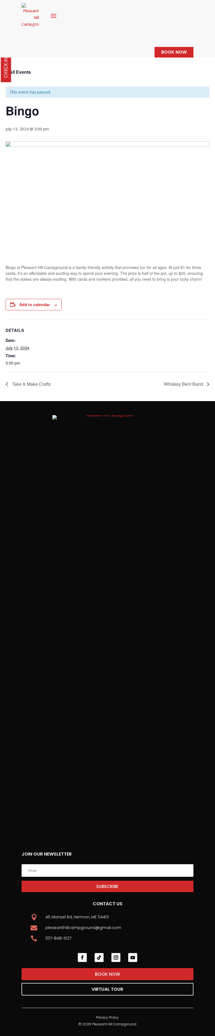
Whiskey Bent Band (184, 384)
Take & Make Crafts (31, 384)
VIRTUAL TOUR (107, 989)
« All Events (18, 72)
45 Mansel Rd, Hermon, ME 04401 (77, 917)
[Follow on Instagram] (115, 957)
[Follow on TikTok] (99, 957)
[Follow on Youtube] (132, 957)
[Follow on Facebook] (82, 957)
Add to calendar (34, 304)
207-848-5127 (58, 938)
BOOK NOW (174, 52)
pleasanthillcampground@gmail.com (83, 927)
